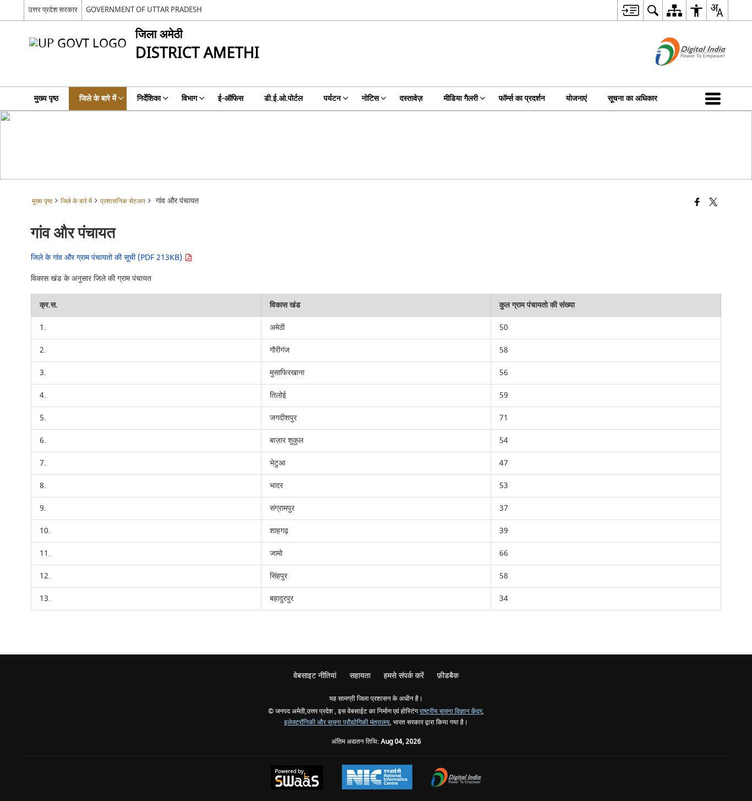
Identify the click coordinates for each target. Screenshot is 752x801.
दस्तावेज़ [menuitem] (411, 98)
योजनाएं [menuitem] (576, 98)
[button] (715, 98)
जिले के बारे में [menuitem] (97, 98)
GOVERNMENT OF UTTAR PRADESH (144, 9)
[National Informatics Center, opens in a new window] (377, 778)
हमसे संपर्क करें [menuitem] (404, 675)
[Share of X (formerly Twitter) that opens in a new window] (713, 203)
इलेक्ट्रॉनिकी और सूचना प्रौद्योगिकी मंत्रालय (337, 722)
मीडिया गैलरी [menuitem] (461, 98)
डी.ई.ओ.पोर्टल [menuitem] (283, 98)
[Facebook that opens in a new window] (697, 203)
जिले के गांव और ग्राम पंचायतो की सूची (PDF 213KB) (107, 257)
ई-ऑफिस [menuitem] (230, 98)
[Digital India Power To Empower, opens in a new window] (456, 778)
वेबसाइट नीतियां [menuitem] (314, 675)
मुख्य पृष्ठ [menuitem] (46, 98)
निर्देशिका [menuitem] (149, 98)
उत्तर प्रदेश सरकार (53, 9)
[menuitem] (630, 10)
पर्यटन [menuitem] (332, 98)
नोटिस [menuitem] (370, 98)
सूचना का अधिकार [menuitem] (632, 98)
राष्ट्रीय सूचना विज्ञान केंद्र (450, 711)
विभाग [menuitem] (189, 98)
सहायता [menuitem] (360, 675)
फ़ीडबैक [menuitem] (448, 675)
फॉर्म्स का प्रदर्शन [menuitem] (522, 98)
